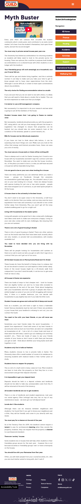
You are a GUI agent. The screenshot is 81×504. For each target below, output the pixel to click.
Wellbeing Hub (66, 74)
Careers (28, 483)
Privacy (28, 487)
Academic (66, 50)
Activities (66, 56)
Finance (66, 37)
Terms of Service (46, 483)
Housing (66, 44)
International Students (66, 68)
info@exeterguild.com (65, 487)
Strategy (29, 480)
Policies (43, 480)
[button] (72, 4)
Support (66, 62)
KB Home (66, 31)
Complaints (44, 487)
